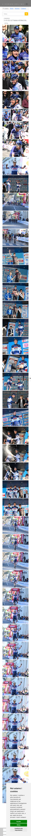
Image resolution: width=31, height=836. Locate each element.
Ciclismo (23, 8)
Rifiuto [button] (19, 825)
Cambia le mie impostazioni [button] (19, 829)
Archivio (17, 8)
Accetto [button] (18, 821)
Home (11, 8)
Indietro (6, 8)
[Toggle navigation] (27, 4)
